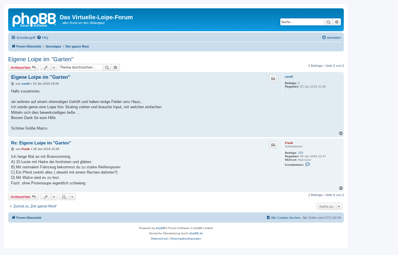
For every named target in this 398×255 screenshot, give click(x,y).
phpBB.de (196, 233)
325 (300, 152)
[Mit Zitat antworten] (273, 78)
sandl (289, 76)
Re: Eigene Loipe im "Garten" (41, 142)
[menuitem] (42, 37)
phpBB (160, 228)
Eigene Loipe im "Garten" (40, 59)
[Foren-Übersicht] (35, 19)
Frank (289, 142)
